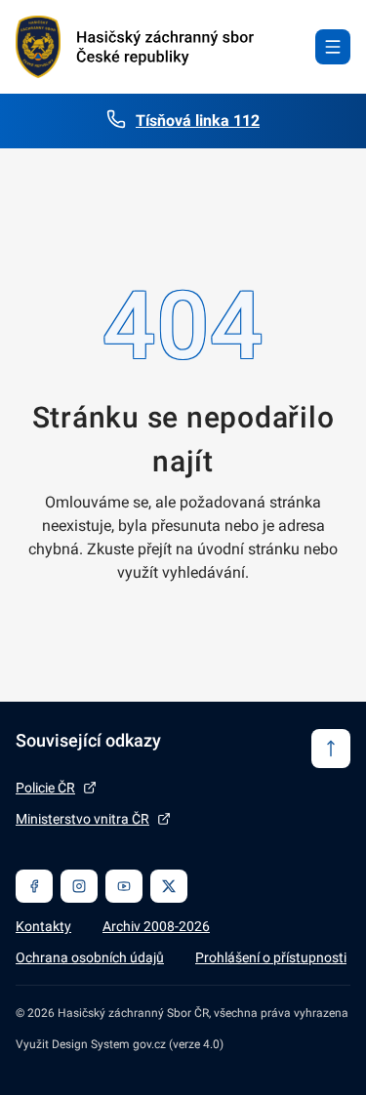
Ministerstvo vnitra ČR (82, 819)
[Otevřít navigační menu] (332, 46)
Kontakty (43, 926)
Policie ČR (45, 787)
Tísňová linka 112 (198, 120)
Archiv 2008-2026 (156, 926)
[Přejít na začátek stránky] (330, 748)
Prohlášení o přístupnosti (270, 957)
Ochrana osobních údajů (90, 957)
